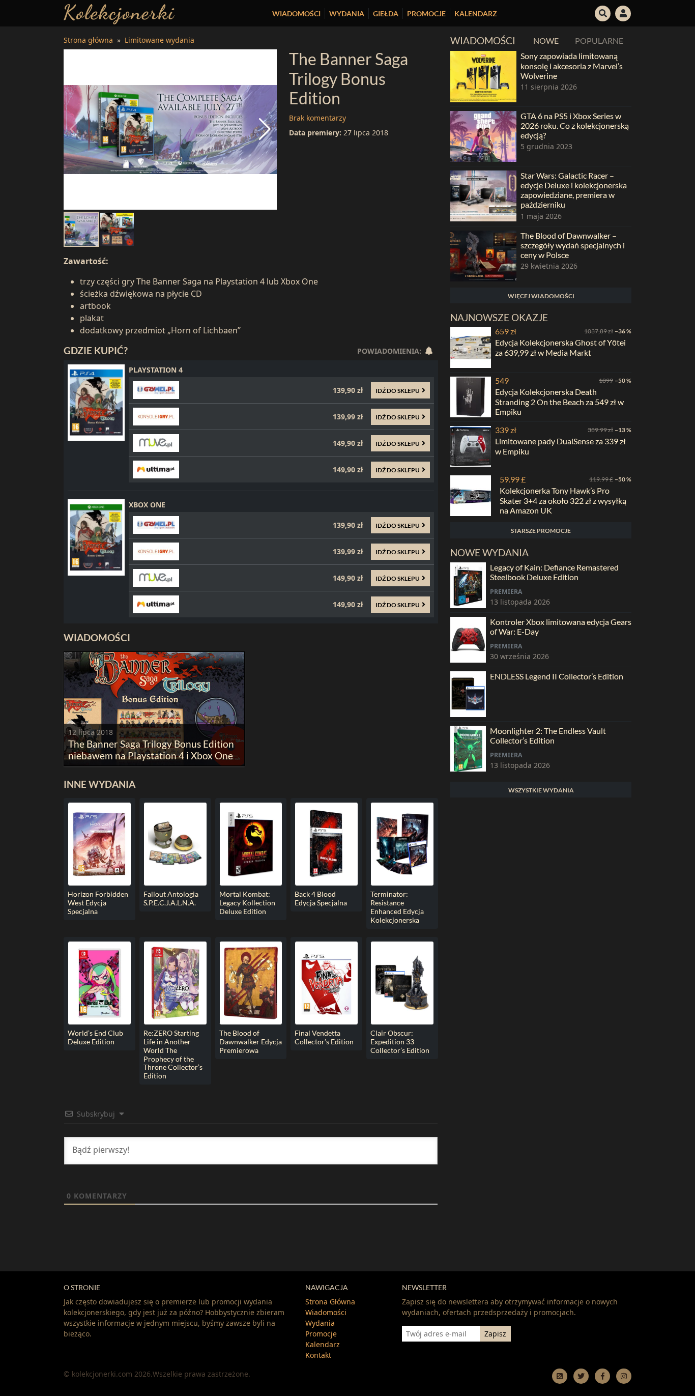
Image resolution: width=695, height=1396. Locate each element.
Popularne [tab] (599, 40)
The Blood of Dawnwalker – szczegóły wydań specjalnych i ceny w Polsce (572, 245)
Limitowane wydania (159, 40)
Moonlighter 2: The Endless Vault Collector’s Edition (548, 735)
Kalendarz (475, 13)
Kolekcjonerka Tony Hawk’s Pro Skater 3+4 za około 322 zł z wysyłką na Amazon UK (563, 500)
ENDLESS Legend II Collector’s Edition (556, 676)
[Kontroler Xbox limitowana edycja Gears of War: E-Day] (468, 640)
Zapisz (495, 1333)
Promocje (426, 13)
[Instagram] (623, 1376)
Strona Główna (330, 1301)
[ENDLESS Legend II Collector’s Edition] (468, 694)
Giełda (385, 13)
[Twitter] (581, 1376)
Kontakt (318, 1355)
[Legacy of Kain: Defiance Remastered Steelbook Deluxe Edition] (468, 585)
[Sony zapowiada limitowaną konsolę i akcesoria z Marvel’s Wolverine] (483, 76)
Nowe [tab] (546, 40)
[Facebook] (602, 1376)
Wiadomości (296, 13)
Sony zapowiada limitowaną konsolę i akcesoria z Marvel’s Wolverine (571, 65)
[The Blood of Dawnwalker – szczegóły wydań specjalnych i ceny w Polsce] (483, 256)
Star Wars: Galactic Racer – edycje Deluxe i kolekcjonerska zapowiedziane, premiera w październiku (573, 190)
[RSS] (559, 1376)
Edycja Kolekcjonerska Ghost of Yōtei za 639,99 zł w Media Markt (560, 347)
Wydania (346, 13)
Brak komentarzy (317, 118)
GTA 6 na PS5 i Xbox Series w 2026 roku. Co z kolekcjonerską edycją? (574, 125)
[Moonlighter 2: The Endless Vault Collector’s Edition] (468, 749)
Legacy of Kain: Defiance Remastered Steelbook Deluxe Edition (554, 572)
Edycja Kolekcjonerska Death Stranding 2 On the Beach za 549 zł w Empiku (559, 401)
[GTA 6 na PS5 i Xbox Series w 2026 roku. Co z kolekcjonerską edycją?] (483, 136)
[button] (603, 12)
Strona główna (88, 40)
